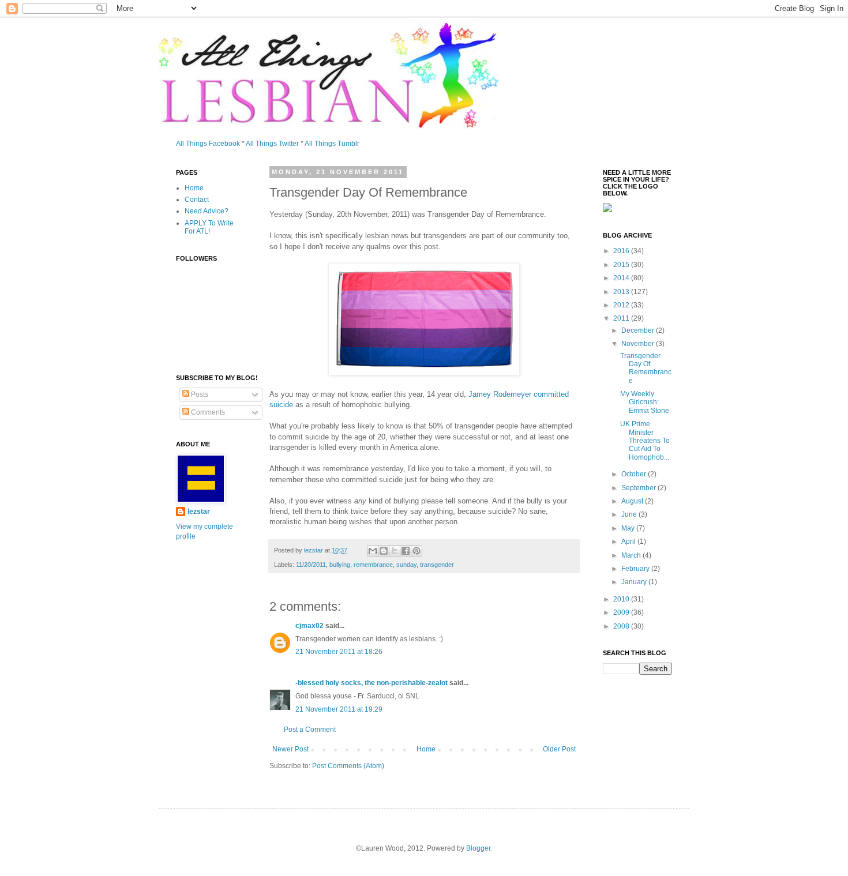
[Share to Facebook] (405, 551)
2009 (622, 612)
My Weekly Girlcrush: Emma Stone (644, 402)
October (634, 474)
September (639, 488)
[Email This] (372, 551)
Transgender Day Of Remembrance (645, 368)
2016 (622, 251)
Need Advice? (206, 211)
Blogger (478, 848)
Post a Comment (310, 729)
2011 (622, 318)
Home (426, 749)
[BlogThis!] (383, 551)
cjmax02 (309, 626)
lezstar (198, 511)
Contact (197, 199)
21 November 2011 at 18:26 (338, 652)
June (630, 514)
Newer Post (290, 749)
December (638, 330)
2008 (622, 626)
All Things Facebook (208, 144)
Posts (198, 394)
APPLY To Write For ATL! (209, 227)
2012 (622, 305)
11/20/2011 (311, 564)
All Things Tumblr (332, 144)
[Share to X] (394, 551)
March (632, 555)
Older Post (559, 749)
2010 (622, 599)
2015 (622, 265)
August (633, 501)
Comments (207, 412)
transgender (437, 564)
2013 (622, 292)
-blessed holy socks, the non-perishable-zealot (371, 683)
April (629, 541)
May (628, 528)
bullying (339, 564)
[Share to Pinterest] (416, 551)
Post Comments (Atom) (348, 766)
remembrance (373, 564)
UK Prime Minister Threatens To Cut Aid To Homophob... (645, 440)
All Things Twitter (272, 144)
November (638, 344)
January (634, 582)
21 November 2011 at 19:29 (338, 709)
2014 (622, 278)
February (636, 569)
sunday (406, 564)
